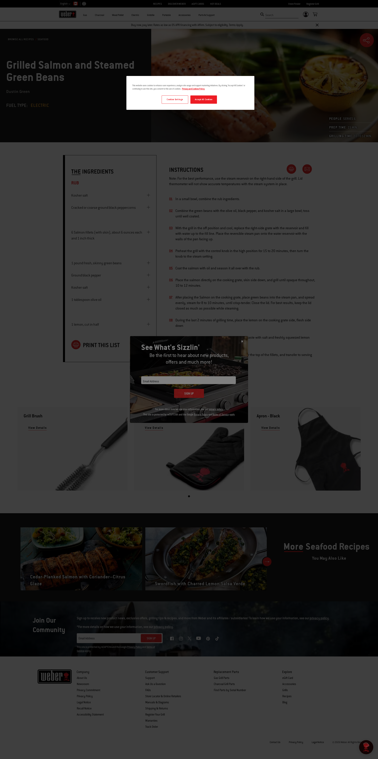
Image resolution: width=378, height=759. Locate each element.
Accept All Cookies (203, 99)
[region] (190, 93)
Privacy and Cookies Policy (193, 89)
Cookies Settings (175, 99)
